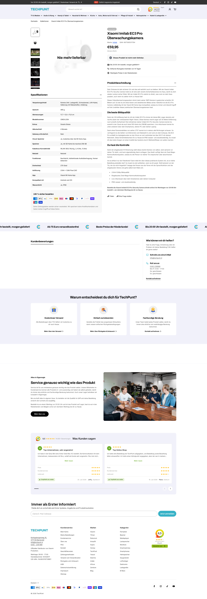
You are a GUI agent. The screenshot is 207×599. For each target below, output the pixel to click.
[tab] (42, 242)
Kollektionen (44, 21)
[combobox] (103, 9)
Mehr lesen (69, 461)
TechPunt (40, 593)
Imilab (115, 42)
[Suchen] (138, 9)
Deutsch (156, 2)
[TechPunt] (39, 530)
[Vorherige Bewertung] (164, 488)
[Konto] (170, 9)
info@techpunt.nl (156, 258)
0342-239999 (155, 266)
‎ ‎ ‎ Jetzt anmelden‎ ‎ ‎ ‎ (167, 513)
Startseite (34, 21)
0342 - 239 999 (36, 545)
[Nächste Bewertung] (170, 488)
